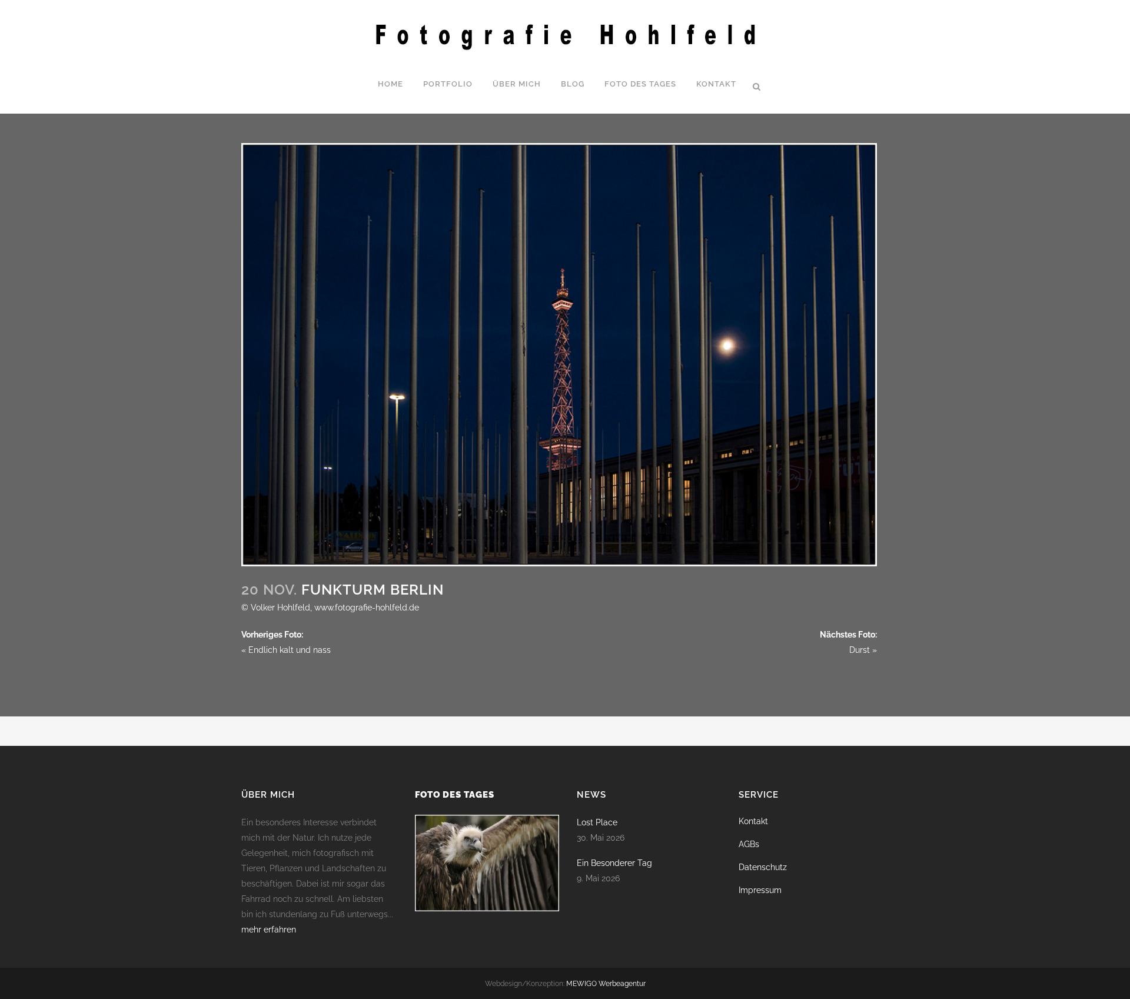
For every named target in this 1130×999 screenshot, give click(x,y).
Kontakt (753, 821)
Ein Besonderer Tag (614, 863)
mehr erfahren (268, 929)
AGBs (749, 844)
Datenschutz (763, 867)
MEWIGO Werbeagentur (606, 984)
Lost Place (597, 822)
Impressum (760, 890)
